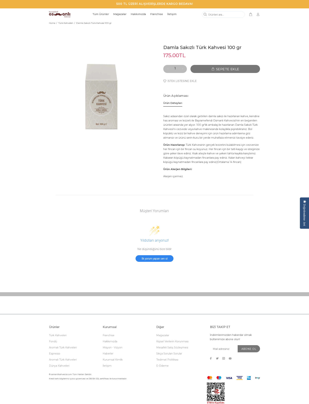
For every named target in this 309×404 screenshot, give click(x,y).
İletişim (107, 365)
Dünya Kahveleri (59, 365)
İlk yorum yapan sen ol (155, 258)
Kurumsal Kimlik (113, 359)
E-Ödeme (162, 365)
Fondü (53, 341)
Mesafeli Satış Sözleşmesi (172, 347)
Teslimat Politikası (167, 359)
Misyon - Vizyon (112, 347)
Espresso (54, 353)
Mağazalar (162, 335)
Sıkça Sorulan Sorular (169, 353)
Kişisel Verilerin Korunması (172, 341)
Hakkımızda (110, 341)
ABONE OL (248, 349)
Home (52, 23)
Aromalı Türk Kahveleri (63, 347)
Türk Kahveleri (65, 23)
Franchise (108, 335)
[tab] (172, 104)
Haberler (108, 353)
